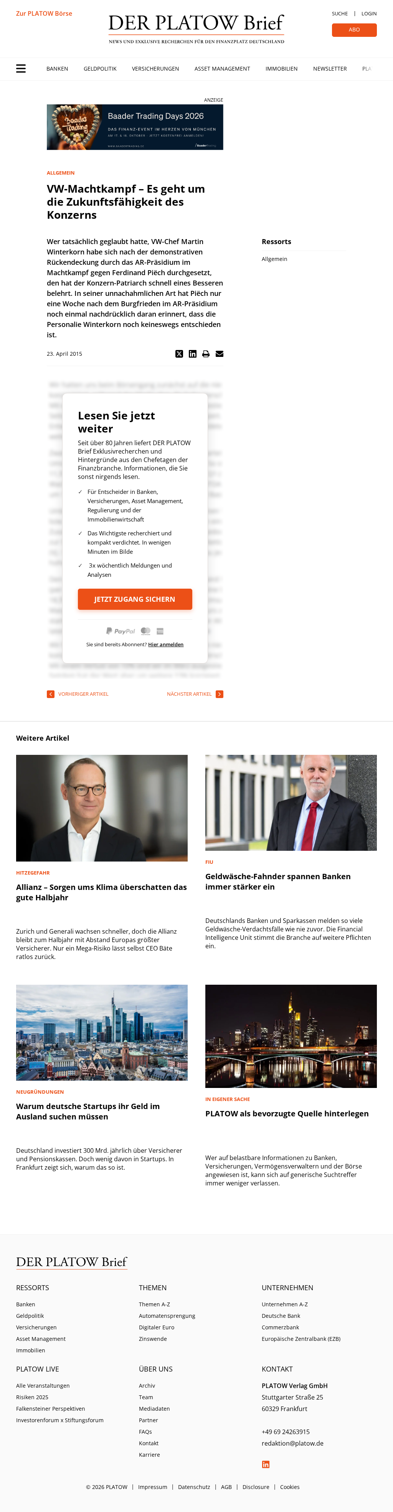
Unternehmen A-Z (285, 1304)
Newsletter (330, 68)
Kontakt (149, 1443)
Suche (340, 13)
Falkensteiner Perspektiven (50, 1408)
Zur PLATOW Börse (44, 13)
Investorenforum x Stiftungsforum (60, 1420)
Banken (57, 68)
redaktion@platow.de (293, 1443)
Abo (354, 29)
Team (146, 1397)
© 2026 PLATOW (106, 1487)
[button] (179, 354)
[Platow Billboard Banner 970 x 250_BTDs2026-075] (135, 127)
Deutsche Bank (281, 1315)
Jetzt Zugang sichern (134, 599)
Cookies (290, 1487)
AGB (226, 1487)
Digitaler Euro (156, 1327)
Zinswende (153, 1338)
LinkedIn (265, 1464)
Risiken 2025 (32, 1397)
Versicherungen (155, 68)
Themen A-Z (154, 1304)
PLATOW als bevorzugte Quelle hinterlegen (287, 1113)
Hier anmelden (165, 644)
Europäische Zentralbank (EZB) (301, 1338)
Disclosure (256, 1487)
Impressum (152, 1487)
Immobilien (282, 68)
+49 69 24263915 (286, 1432)
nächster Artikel (189, 693)
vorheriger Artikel (83, 693)
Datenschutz (194, 1487)
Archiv (147, 1385)
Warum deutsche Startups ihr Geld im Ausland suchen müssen (88, 1111)
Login (369, 13)
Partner (148, 1420)
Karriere (149, 1454)
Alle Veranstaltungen (43, 1385)
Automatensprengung (167, 1315)
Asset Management (222, 68)
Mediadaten (154, 1408)
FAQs (145, 1431)
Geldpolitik (100, 68)
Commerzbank (280, 1327)
